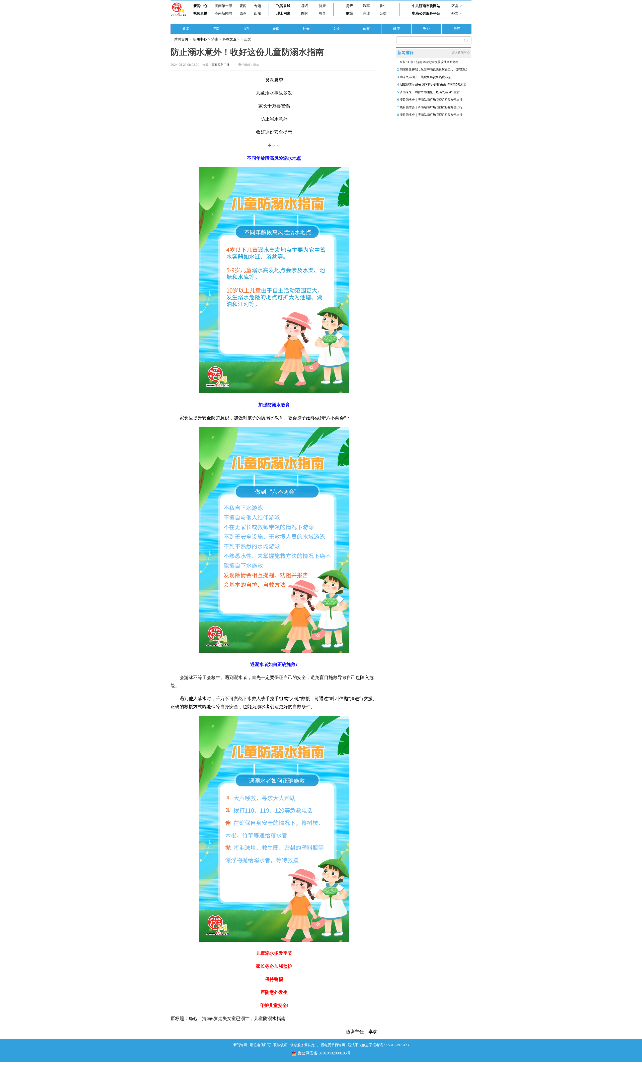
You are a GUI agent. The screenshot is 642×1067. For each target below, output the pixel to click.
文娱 (336, 29)
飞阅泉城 (283, 6)
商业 (366, 13)
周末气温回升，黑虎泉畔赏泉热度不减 (425, 77)
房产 (349, 6)
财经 (349, 13)
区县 (454, 6)
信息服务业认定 (302, 1045)
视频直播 (200, 13)
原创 (243, 13)
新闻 (185, 29)
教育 (322, 13)
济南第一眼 (223, 6)
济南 (215, 29)
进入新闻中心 (461, 52)
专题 (257, 6)
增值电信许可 (260, 1045)
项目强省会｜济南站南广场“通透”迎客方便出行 (431, 99)
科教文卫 (229, 39)
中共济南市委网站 (426, 6)
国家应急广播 (220, 65)
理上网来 (283, 13)
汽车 (366, 6)
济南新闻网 (223, 13)
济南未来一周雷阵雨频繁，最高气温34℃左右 (430, 92)
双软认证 (280, 1045)
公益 (383, 13)
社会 (306, 29)
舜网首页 (181, 39)
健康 (322, 6)
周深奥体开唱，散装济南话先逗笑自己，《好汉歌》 (434, 69)
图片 (304, 13)
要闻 (243, 6)
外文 (454, 13)
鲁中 (383, 6)
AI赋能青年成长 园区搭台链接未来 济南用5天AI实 (433, 84)
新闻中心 (200, 6)
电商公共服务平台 (426, 13)
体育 (366, 29)
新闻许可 (240, 1045)
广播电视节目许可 (331, 1045)
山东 (257, 13)
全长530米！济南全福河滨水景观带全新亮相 (429, 62)
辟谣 (304, 6)
